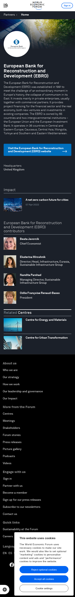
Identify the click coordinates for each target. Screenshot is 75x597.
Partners (9, 14)
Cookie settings (44, 588)
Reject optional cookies (44, 569)
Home (25, 14)
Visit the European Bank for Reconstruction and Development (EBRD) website (35, 150)
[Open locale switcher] (4, 589)
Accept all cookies (44, 579)
